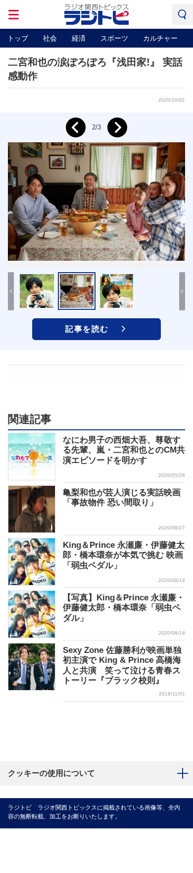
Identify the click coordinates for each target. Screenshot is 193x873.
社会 (50, 38)
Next (117, 127)
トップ (17, 38)
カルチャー (160, 38)
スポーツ (114, 38)
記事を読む (87, 329)
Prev (76, 127)
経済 (79, 38)
